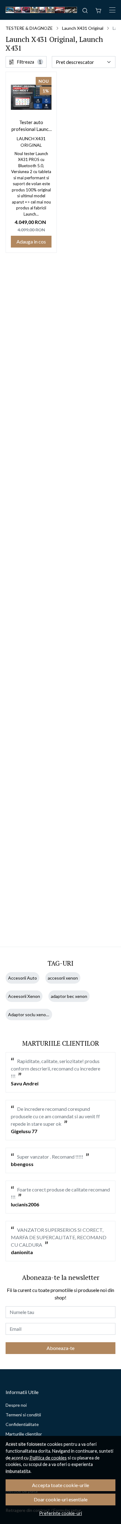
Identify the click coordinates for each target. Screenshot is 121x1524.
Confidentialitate (22, 1424)
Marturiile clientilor (24, 1434)
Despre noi (16, 1405)
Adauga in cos (31, 241)
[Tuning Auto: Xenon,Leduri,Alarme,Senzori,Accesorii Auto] (41, 10)
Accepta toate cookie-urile (60, 1485)
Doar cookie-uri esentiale (60, 1499)
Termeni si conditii (23, 1414)
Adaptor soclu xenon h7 (31, 1014)
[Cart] (98, 10)
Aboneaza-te (60, 1348)
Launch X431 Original (82, 28)
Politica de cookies (48, 1457)
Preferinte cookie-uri (60, 1513)
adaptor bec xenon (69, 996)
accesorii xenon (63, 978)
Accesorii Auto (22, 978)
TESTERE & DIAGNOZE (29, 28)
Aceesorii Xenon (24, 996)
